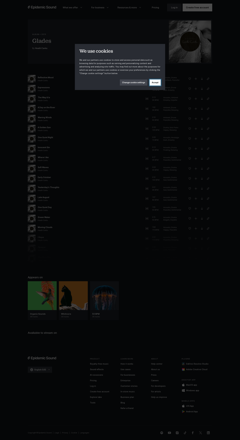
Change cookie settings (133, 82)
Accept (155, 82)
